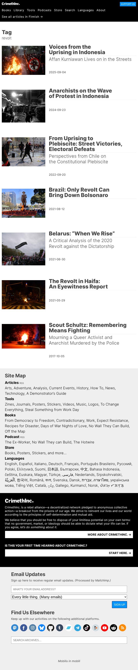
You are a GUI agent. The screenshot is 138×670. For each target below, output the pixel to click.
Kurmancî (78, 485)
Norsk (93, 485)
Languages (86, 10)
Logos (93, 404)
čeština (11, 474)
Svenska (60, 480)
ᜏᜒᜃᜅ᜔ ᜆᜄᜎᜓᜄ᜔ (112, 485)
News (110, 388)
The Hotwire (83, 442)
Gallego (62, 485)
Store (58, 10)
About (100, 10)
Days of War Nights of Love (64, 426)
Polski (10, 469)
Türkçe (54, 474)
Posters (38, 404)
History (82, 388)
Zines (9, 404)
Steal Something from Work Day (52, 410)
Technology (14, 393)
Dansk (74, 480)
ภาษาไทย (100, 480)
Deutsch (56, 464)
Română (36, 480)
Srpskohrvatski (108, 474)
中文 (84, 469)
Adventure (22, 388)
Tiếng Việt (24, 485)
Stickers (54, 404)
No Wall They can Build (51, 442)
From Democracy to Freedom (29, 420)
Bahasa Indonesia (104, 469)
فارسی (67, 474)
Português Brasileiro (98, 464)
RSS (22, 383)
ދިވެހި (51, 485)
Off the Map (15, 431)
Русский (124, 464)
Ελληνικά (25, 469)
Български (69, 469)
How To (96, 388)
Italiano (40, 464)
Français (72, 464)
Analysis (40, 388)
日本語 (52, 469)
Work (90, 420)
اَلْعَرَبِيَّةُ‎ (10, 480)
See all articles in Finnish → (22, 16)
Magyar (40, 474)
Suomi (40, 469)
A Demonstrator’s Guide (46, 393)
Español (25, 464)
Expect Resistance (112, 420)
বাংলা (48, 480)
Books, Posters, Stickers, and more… (36, 453)
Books (6, 10)
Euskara (25, 474)
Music (81, 404)
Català (40, 485)
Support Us (128, 4)
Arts (8, 388)
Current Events (62, 388)
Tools (31, 10)
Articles (12, 382)
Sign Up (119, 604)
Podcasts (44, 10)
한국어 (22, 480)
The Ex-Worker (17, 442)
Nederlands (85, 474)
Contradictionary (70, 420)
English (11, 464)
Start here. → (120, 553)
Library (19, 10)
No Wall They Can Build (109, 426)
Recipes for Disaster (22, 426)
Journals (23, 404)
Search (70, 10)
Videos (68, 404)
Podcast (12, 437)
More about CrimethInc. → (109, 534)
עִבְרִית (86, 480)
